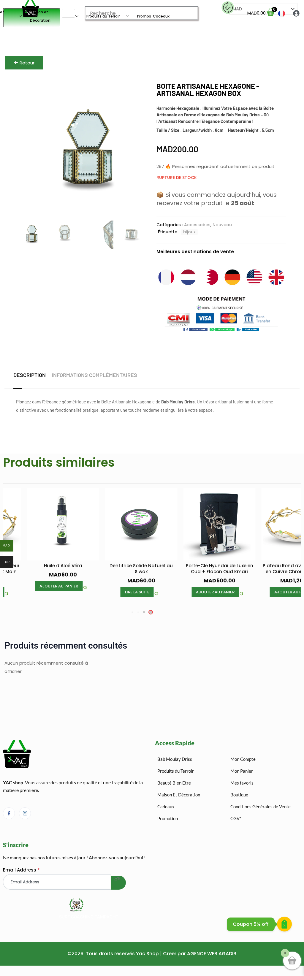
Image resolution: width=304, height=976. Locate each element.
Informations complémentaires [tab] (94, 375)
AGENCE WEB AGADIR (211, 953)
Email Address (21, 870)
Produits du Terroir (103, 16)
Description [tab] (29, 375)
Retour (27, 63)
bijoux (189, 232)
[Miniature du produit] (140, 91)
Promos (144, 16)
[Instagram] (25, 813)
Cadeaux (161, 16)
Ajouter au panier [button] (58, 586)
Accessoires (197, 225)
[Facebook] (9, 813)
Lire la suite (137, 592)
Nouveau (222, 225)
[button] (195, 329)
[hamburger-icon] (68, 13)
